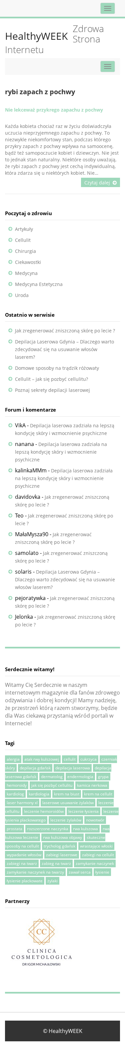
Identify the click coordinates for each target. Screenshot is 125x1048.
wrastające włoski (96, 846)
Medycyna (26, 273)
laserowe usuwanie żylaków (68, 802)
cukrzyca (88, 759)
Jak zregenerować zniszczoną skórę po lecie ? (65, 330)
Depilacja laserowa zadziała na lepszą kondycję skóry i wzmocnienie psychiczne (61, 452)
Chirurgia (25, 251)
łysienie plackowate (25, 881)
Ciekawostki (28, 262)
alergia (13, 759)
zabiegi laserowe (61, 855)
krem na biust (66, 794)
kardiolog (15, 794)
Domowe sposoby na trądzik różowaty (57, 368)
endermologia (80, 776)
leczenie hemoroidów (44, 811)
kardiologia (39, 794)
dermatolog (52, 776)
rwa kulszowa (85, 829)
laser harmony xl (22, 802)
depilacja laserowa (72, 768)
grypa (103, 776)
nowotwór (95, 820)
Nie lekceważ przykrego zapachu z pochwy (54, 110)
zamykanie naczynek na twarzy (35, 872)
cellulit (70, 759)
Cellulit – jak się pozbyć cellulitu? (51, 379)
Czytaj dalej (97, 182)
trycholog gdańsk (59, 846)
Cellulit (23, 240)
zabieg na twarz (56, 863)
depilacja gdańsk (35, 768)
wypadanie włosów (24, 855)
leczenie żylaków (65, 820)
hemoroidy (17, 785)
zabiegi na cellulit (98, 855)
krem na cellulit (98, 794)
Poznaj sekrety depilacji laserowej (52, 390)
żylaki (52, 881)
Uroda (22, 295)
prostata (14, 829)
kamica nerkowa (92, 785)
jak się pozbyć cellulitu (51, 785)
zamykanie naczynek (95, 863)
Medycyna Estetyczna (39, 284)
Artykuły (24, 229)
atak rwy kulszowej (41, 759)
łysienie (102, 872)
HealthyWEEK (36, 36)
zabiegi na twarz (22, 863)
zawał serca (80, 872)
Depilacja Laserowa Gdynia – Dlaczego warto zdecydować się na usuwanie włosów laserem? (64, 349)
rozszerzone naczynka (47, 829)
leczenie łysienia (83, 811)
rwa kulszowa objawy (62, 837)
